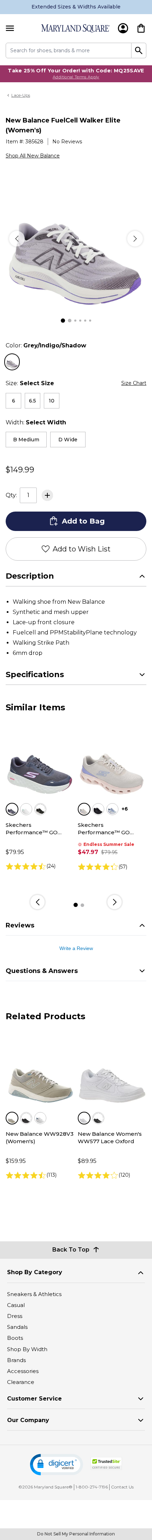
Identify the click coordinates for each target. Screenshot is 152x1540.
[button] (56, 1464)
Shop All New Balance (33, 156)
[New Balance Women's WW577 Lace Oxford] (112, 1070)
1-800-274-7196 (92, 1487)
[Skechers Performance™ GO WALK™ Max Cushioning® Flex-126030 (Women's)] (40, 761)
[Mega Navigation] (10, 28)
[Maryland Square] (75, 28)
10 (51, 401)
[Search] (138, 50)
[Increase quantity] (47, 495)
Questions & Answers (42, 971)
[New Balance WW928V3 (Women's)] (40, 1070)
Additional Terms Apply (76, 76)
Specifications (35, 674)
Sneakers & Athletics (34, 1294)
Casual (16, 1305)
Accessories (23, 1371)
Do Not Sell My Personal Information (76, 1533)
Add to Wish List (82, 549)
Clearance (20, 1382)
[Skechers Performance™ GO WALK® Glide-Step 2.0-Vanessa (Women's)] (112, 761)
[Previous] (17, 238)
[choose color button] (12, 362)
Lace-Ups (20, 95)
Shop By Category (34, 1272)
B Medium (26, 439)
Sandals (17, 1327)
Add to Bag (83, 521)
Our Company (28, 1420)
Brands (16, 1360)
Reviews (20, 925)
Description (30, 576)
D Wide (67, 439)
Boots (15, 1338)
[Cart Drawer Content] (141, 28)
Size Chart (133, 383)
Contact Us (122, 1487)
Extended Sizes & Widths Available (76, 7)
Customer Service (34, 1398)
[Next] (135, 238)
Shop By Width (27, 1349)
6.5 (32, 401)
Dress (14, 1316)
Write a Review (76, 948)
